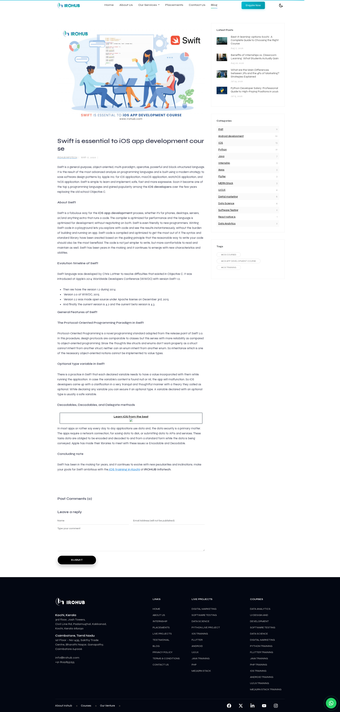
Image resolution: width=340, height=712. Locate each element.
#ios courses (228, 254)
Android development (231, 136)
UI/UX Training (259, 683)
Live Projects (162, 633)
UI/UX (221, 189)
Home (109, 5)
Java (221, 156)
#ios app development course (238, 261)
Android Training (261, 677)
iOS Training (258, 670)
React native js (227, 216)
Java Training (259, 658)
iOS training (200, 633)
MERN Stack (225, 183)
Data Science (226, 203)
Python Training (261, 646)
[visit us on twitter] (241, 705)
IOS (220, 142)
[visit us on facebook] (229, 705)
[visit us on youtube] (264, 705)
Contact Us (197, 5)
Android (197, 646)
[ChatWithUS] (331, 703)
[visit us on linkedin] (252, 705)
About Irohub (63, 705)
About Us (126, 5)
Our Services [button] (147, 5)
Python (222, 149)
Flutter (222, 176)
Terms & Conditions (166, 658)
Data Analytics (227, 223)
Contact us (161, 664)
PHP (220, 129)
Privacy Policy (162, 652)
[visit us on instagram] (276, 705)
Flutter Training (261, 652)
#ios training (228, 267)
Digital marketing (228, 196)
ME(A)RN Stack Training (265, 689)
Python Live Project (206, 627)
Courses (86, 705)
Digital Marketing (262, 639)
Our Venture (107, 705)
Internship (224, 163)
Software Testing (228, 210)
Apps (221, 169)
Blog (214, 5)
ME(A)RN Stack (201, 670)
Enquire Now (253, 5)
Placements (174, 5)
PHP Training (258, 664)
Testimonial (161, 639)
